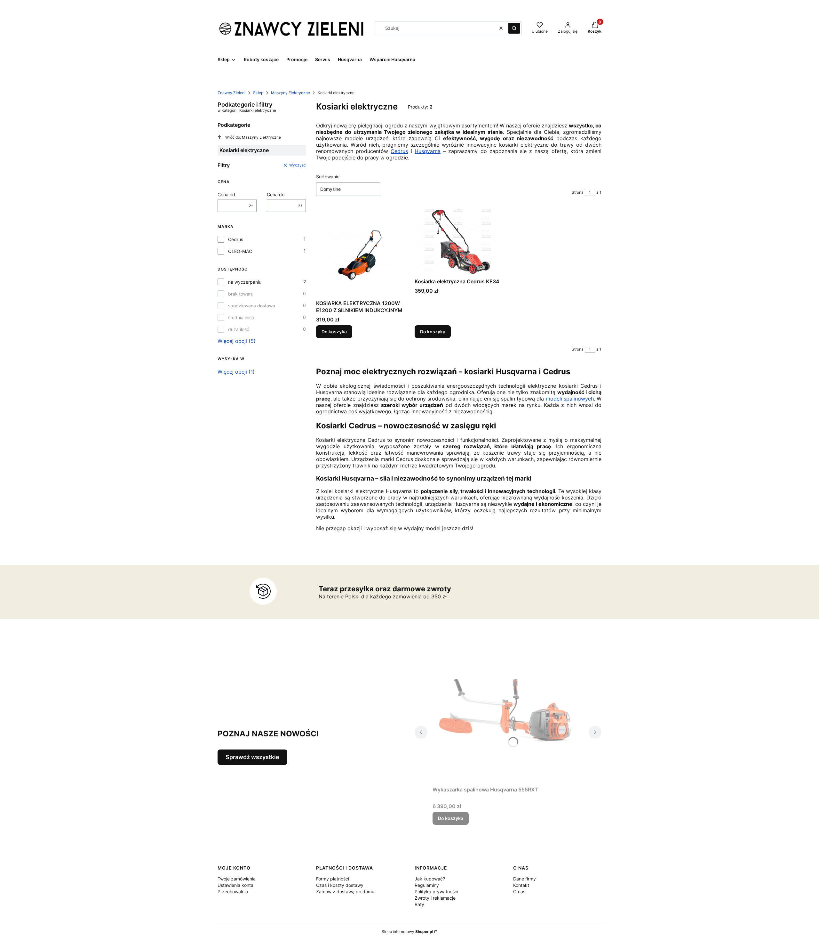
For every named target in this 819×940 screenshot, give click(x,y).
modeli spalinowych (570, 398)
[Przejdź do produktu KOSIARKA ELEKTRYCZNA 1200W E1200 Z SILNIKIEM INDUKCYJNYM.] (360, 253)
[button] (514, 28)
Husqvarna (428, 151)
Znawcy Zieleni (231, 92)
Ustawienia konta (235, 885)
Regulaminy (427, 885)
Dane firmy (524, 878)
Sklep (258, 92)
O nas (519, 891)
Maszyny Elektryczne (290, 92)
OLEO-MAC (240, 251)
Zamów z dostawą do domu (345, 891)
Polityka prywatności (436, 891)
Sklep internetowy (407, 931)
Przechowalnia (233, 891)
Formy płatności (332, 878)
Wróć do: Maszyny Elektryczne (253, 137)
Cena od (226, 194)
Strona (578, 192)
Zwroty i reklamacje (435, 898)
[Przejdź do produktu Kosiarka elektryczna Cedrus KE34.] (459, 242)
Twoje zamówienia (237, 878)
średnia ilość (241, 317)
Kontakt (521, 885)
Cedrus (235, 239)
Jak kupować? (430, 878)
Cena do (275, 194)
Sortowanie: (328, 176)
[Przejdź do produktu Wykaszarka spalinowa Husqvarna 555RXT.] (508, 711)
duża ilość (238, 329)
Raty (419, 904)
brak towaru (240, 293)
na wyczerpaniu (244, 282)
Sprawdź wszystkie (252, 757)
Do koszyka (334, 331)
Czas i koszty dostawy (339, 885)
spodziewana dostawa (251, 305)
